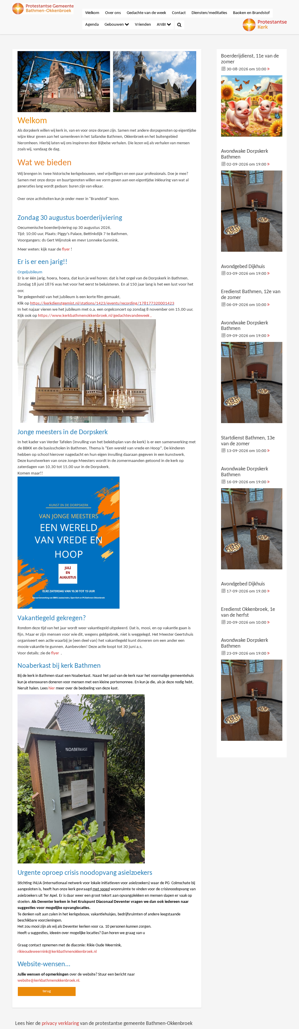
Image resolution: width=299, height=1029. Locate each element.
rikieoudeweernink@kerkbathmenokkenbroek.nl (57, 952)
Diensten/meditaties (209, 13)
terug (47, 991)
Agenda (92, 24)
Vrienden (143, 24)
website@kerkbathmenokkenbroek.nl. (49, 980)
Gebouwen (115, 24)
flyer (66, 249)
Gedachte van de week (146, 13)
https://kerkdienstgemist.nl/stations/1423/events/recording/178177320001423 (102, 303)
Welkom (92, 13)
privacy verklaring (60, 1023)
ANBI (162, 24)
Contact (179, 13)
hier (51, 688)
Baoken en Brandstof (251, 13)
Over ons (113, 13)
